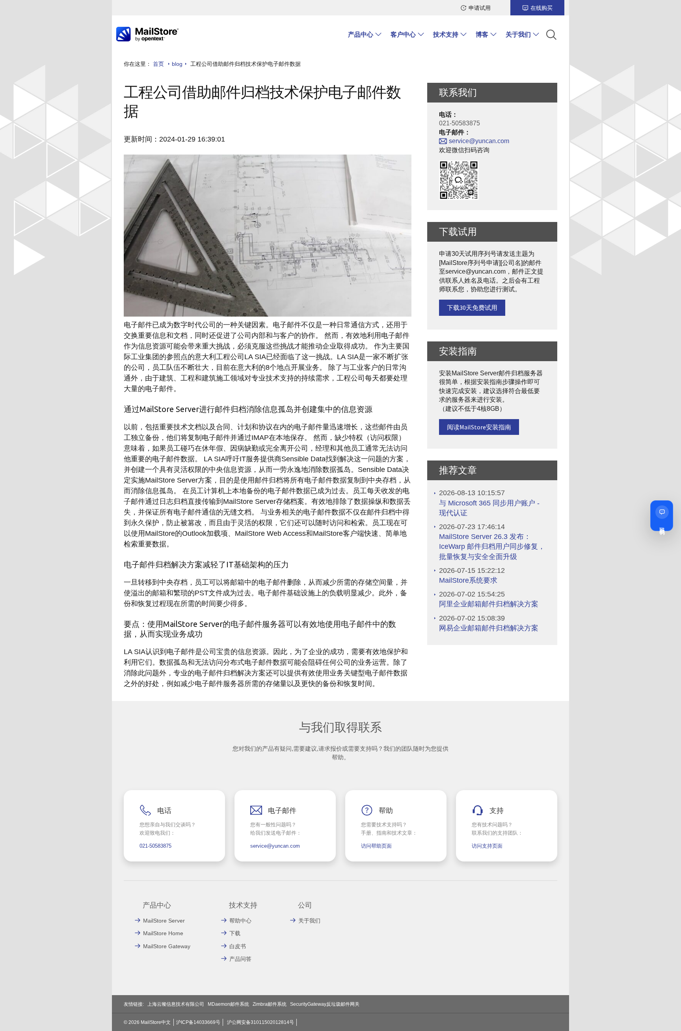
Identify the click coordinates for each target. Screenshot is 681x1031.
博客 (482, 34)
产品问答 (240, 959)
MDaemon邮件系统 (228, 1004)
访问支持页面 (487, 846)
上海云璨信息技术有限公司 (175, 1004)
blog (177, 64)
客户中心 (403, 34)
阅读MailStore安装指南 (479, 427)
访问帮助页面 (376, 846)
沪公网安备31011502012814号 (260, 1022)
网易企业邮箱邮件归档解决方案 (488, 628)
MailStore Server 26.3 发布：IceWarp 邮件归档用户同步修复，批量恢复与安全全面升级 (492, 546)
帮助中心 (240, 920)
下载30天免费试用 (472, 307)
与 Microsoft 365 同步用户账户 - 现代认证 (489, 508)
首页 (158, 64)
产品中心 (360, 34)
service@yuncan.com (479, 141)
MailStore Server (164, 920)
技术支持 (445, 34)
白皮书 (237, 946)
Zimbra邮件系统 (270, 1004)
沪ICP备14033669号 (198, 1022)
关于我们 (518, 34)
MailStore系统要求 (468, 580)
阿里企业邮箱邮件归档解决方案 (488, 604)
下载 (234, 933)
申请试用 (480, 8)
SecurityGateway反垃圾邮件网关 (324, 1004)
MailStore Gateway (166, 946)
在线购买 (541, 8)
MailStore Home (163, 933)
